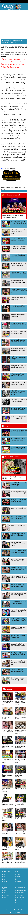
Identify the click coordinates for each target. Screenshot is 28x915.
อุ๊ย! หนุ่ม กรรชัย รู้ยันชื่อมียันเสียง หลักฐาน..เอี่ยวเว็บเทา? (18, 408)
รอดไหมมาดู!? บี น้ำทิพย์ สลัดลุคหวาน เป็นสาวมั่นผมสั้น (18, 517)
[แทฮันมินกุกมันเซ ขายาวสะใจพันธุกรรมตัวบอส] (6, 638)
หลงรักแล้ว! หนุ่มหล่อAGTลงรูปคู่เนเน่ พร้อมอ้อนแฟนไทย (18, 568)
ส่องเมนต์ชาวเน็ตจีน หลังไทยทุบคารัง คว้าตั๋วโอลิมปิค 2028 (18, 222)
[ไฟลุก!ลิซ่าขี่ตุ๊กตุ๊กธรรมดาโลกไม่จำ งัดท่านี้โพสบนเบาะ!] (6, 536)
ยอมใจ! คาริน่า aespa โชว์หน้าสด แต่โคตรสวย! (18, 508)
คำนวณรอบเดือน (20, 897)
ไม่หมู (5, 888)
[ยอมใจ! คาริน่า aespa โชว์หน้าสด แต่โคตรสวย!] (6, 510)
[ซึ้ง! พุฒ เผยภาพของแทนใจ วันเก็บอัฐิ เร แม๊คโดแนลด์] (6, 604)
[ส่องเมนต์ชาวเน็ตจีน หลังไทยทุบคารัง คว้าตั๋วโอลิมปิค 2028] (6, 224)
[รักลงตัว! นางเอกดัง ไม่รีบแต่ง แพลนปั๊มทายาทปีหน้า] (20, 812)
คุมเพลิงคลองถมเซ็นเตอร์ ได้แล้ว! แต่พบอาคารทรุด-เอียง (18, 349)
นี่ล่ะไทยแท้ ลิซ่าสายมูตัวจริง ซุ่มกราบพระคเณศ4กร (18, 627)
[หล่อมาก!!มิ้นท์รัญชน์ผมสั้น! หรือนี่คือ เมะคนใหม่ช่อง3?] (6, 561)
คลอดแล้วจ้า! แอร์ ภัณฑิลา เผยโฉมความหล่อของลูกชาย (18, 585)
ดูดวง (5, 897)
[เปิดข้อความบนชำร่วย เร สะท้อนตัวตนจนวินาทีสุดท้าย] (6, 672)
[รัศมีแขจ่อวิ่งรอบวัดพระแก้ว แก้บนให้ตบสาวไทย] (20, 783)
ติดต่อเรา (18, 912)
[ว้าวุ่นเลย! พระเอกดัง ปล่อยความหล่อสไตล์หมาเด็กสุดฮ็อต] (6, 621)
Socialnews (19, 872)
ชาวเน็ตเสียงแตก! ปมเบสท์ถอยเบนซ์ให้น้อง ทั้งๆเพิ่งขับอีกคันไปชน (19, 290)
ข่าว (4, 874)
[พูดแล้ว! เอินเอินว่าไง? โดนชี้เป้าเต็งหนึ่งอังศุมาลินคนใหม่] (7, 841)
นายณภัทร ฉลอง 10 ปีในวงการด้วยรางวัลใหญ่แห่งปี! (20, 761)
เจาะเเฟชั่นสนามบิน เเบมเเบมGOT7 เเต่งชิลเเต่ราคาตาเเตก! (18, 543)
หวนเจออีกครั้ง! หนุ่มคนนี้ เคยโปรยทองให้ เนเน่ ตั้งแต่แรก (18, 653)
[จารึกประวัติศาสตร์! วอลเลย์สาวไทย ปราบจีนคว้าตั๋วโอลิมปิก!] (6, 232)
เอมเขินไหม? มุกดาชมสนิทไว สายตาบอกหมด (20, 861)
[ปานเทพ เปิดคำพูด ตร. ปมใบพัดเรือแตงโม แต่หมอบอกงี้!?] (6, 274)
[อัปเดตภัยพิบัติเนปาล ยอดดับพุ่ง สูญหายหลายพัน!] (20, 769)
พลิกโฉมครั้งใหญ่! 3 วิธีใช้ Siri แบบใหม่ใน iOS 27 (20, 804)
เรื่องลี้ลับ (18, 876)
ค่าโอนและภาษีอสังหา (21, 890)
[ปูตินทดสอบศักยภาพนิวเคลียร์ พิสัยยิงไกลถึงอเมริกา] (7, 769)
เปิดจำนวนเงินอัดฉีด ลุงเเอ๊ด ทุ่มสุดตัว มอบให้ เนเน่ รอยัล (18, 340)
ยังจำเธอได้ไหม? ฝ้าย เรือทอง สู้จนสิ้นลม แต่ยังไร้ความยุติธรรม (18, 392)
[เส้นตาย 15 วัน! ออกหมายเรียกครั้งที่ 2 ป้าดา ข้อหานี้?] (6, 419)
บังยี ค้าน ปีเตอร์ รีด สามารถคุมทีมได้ (18, 54)
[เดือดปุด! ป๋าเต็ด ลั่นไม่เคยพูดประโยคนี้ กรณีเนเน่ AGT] (6, 266)
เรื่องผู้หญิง (19, 881)
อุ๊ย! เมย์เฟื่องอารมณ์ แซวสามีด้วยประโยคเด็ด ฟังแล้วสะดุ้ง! (18, 492)
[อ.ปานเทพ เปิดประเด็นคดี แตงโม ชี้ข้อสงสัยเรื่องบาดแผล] (6, 325)
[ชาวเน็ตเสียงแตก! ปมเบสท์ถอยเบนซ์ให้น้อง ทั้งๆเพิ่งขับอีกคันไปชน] (6, 291)
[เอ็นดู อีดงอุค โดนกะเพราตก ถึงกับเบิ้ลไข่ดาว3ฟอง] (20, 696)
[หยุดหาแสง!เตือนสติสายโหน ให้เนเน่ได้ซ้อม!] (6, 300)
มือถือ (18, 878)
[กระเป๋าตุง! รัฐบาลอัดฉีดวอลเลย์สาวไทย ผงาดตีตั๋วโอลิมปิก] (14, 205)
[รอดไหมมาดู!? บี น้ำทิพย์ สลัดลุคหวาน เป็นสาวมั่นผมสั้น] (6, 519)
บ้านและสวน (6, 894)
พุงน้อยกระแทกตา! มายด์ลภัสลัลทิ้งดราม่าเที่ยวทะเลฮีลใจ (19, 576)
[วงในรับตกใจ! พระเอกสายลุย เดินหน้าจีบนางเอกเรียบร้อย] (6, 527)
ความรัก (5, 887)
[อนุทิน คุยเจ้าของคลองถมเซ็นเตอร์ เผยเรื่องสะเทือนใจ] (6, 283)
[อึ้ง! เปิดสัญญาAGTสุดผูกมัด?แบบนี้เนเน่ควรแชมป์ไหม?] (6, 241)
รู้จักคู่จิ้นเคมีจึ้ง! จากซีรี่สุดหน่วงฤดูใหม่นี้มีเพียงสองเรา (18, 500)
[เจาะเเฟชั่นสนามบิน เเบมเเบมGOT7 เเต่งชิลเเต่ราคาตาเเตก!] (6, 544)
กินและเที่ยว (19, 879)
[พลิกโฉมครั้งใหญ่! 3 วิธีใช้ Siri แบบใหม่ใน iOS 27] (20, 798)
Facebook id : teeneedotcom (15, 911)
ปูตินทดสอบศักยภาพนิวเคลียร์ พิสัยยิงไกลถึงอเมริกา (7, 775)
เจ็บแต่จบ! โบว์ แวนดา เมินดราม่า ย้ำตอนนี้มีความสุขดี (7, 862)
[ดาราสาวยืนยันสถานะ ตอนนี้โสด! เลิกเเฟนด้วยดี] (6, 317)
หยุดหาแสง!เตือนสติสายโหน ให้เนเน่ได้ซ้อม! (18, 298)
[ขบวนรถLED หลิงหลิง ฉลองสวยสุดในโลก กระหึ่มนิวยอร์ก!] (7, 827)
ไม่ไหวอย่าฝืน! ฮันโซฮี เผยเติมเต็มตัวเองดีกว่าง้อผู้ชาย (7, 717)
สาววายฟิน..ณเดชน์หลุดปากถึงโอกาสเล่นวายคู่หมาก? (20, 833)
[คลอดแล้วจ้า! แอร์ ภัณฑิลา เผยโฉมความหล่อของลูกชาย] (6, 587)
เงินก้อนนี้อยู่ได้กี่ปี (20, 899)
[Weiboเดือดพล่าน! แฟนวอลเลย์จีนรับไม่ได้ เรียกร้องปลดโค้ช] (6, 449)
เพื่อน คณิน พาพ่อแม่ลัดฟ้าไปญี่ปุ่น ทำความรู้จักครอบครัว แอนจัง (18, 662)
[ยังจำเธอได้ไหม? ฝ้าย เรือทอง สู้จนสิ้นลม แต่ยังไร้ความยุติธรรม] (6, 393)
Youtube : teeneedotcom (12, 909)
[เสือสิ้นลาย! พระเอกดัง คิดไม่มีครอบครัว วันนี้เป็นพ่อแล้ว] (7, 812)
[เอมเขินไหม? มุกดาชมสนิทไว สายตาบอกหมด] (20, 856)
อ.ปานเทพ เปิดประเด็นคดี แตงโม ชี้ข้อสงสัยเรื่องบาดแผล (18, 323)
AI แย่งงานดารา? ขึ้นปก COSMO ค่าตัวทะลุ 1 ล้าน (7, 703)
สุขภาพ (5, 881)
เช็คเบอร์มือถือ (6, 895)
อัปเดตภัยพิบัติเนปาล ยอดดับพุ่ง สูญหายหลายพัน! (19, 775)
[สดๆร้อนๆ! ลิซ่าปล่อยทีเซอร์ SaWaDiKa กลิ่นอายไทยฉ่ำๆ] (6, 646)
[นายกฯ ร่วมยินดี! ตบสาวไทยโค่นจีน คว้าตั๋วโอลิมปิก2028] (7, 783)
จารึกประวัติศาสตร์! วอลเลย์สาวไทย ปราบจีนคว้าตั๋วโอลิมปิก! (18, 231)
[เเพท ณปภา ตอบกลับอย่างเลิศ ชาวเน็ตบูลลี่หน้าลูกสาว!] (6, 595)
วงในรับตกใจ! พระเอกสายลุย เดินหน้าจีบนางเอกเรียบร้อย (18, 526)
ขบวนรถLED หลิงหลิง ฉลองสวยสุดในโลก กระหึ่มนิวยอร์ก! (7, 833)
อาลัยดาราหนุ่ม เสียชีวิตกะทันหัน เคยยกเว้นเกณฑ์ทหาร (20, 731)
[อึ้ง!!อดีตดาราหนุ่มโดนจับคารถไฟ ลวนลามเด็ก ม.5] (7, 798)
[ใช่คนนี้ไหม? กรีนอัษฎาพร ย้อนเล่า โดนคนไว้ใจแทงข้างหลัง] (6, 249)
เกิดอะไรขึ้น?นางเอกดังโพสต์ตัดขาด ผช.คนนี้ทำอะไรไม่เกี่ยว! (18, 307)
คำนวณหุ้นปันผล (20, 895)
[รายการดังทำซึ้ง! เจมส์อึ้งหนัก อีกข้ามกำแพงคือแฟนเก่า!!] (6, 612)
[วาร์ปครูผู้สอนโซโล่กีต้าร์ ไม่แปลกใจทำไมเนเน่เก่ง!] (6, 376)
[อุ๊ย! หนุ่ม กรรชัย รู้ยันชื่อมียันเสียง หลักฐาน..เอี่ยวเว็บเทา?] (6, 410)
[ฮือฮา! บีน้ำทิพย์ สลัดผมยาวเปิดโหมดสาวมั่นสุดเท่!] (6, 485)
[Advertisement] (14, 24)
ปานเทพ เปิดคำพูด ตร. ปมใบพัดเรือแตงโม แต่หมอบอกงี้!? (18, 273)
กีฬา (4, 879)
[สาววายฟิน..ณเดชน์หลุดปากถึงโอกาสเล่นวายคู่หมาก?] (20, 827)
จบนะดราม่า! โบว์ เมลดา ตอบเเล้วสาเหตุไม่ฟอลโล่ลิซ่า (18, 332)
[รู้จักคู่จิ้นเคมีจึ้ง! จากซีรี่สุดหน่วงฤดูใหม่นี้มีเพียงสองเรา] (6, 502)
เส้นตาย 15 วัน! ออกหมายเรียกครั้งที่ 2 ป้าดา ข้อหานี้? (18, 417)
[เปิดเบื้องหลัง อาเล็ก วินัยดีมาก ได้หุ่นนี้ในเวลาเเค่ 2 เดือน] (6, 553)
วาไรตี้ (5, 878)
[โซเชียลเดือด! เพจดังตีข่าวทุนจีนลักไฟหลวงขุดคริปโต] (7, 740)
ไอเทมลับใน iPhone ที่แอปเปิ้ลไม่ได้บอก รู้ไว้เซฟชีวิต (20, 848)
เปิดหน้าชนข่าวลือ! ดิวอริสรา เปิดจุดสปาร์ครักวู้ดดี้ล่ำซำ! (18, 383)
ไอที (4, 892)
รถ (17, 871)
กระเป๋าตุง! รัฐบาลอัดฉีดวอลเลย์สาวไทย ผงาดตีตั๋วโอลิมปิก (19, 431)
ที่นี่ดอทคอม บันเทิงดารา (10, 168)
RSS (15, 912)
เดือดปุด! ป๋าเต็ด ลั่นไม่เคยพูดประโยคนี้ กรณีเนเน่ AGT (18, 264)
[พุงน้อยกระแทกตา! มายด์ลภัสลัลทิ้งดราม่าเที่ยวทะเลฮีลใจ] (6, 578)
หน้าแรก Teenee (7, 871)
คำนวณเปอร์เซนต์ (20, 892)
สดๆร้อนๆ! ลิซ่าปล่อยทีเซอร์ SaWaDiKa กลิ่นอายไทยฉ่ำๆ (18, 644)
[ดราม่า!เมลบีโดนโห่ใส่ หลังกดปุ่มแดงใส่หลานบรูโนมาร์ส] (6, 368)
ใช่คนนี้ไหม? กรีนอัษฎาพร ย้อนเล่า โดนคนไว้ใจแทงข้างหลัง (18, 247)
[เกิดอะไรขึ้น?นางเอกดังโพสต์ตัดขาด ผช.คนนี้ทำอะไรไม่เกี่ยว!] (6, 308)
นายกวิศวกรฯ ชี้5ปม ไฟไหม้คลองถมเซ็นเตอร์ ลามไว (18, 256)
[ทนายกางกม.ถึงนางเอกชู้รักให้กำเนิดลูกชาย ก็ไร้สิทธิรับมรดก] (20, 740)
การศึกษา (18, 874)
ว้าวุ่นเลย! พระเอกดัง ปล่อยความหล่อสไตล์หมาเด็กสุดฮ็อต (18, 619)
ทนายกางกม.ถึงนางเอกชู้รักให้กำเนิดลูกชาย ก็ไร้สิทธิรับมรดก (20, 746)
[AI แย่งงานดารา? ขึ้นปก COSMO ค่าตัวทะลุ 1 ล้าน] (7, 696)
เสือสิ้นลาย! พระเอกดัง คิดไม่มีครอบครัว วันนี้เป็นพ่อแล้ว (7, 819)
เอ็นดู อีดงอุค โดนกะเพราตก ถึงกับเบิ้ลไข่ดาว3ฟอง (20, 703)
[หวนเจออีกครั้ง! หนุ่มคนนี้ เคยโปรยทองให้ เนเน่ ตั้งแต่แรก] (6, 655)
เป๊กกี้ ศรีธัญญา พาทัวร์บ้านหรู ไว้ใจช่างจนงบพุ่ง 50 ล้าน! (18, 678)
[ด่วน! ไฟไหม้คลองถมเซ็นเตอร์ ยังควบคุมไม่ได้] (6, 359)
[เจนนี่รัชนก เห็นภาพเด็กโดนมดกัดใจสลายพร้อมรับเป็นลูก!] (20, 711)
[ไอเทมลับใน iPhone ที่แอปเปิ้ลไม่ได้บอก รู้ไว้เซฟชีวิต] (20, 841)
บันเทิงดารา (6, 872)
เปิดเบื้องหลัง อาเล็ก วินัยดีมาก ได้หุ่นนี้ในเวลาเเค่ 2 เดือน (18, 551)
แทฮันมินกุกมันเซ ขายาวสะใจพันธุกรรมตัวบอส (18, 636)
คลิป (4, 876)
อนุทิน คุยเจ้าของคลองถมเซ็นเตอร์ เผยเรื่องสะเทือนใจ (18, 281)
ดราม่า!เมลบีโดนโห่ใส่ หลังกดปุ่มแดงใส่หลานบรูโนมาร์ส (18, 366)
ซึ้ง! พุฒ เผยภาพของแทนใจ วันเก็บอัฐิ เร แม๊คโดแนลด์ (18, 602)
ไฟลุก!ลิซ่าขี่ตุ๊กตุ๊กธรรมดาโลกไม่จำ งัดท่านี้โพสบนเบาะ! (18, 534)
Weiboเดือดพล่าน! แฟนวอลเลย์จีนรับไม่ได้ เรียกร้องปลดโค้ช (19, 448)
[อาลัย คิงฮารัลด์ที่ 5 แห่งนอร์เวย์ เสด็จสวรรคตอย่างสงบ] (6, 402)
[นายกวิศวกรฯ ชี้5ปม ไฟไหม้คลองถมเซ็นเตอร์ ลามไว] (6, 257)
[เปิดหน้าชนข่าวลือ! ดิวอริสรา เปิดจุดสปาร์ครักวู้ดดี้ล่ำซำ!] (6, 385)
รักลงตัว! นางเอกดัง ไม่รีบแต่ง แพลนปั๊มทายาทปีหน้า (20, 819)
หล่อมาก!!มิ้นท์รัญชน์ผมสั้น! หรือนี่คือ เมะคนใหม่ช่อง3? (17, 560)
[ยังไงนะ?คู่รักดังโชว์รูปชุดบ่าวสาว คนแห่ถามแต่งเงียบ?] (14, 466)
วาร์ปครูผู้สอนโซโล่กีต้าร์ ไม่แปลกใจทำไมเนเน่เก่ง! (17, 374)
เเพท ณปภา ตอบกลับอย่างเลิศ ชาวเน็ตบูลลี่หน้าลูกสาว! (18, 593)
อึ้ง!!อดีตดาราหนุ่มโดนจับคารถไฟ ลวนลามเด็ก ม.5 (7, 804)
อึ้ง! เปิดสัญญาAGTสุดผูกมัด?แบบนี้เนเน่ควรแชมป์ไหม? (18, 239)
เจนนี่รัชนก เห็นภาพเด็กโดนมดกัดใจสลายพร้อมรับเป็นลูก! (20, 717)
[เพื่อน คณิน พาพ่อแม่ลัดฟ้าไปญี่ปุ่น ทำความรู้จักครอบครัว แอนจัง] (6, 663)
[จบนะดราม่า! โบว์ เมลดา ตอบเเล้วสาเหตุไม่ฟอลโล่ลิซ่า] (6, 334)
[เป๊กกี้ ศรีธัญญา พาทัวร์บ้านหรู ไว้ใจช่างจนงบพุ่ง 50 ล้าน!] (6, 680)
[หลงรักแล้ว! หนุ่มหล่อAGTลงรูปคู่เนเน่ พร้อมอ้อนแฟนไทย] (6, 570)
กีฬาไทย (7, 54)
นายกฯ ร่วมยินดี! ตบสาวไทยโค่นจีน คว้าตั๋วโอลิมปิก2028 (7, 790)
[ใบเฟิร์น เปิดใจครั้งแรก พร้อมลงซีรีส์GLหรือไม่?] (7, 725)
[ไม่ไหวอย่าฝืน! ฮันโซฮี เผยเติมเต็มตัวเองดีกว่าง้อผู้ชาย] (7, 711)
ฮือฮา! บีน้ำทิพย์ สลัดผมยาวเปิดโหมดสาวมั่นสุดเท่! (19, 483)
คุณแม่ (5, 890)
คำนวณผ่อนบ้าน (20, 894)
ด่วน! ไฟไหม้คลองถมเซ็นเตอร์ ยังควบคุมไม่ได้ (18, 357)
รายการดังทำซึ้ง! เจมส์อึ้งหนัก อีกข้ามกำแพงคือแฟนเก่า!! (18, 610)
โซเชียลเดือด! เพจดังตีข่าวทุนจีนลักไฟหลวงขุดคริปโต (7, 746)
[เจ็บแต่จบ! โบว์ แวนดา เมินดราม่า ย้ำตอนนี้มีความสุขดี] (7, 856)
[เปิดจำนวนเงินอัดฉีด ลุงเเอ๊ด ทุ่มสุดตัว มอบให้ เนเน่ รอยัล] (6, 342)
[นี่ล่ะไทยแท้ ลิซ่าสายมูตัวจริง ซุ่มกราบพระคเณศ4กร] (6, 629)
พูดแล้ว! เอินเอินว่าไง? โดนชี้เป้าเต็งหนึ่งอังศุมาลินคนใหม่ (7, 848)
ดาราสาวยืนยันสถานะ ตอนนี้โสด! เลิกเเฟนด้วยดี (18, 315)
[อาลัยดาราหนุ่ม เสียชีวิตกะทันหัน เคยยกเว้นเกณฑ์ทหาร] (20, 725)
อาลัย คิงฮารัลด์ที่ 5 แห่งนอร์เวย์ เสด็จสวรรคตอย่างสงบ (19, 400)
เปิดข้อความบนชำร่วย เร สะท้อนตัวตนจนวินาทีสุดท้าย (18, 670)
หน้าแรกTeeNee (6, 52)
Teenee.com (19, 908)
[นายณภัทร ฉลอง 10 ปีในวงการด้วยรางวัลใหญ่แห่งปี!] (20, 754)
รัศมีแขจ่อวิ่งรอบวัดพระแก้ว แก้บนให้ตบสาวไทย (20, 789)
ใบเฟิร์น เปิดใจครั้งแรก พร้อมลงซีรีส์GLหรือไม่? (7, 730)
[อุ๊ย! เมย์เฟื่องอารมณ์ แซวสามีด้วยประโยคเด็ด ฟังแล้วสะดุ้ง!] (6, 493)
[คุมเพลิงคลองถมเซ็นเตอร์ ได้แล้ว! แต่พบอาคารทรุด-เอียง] (6, 351)
